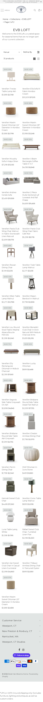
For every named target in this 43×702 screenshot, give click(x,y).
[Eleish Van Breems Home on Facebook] (19, 650)
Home (5, 19)
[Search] (35, 10)
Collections (15, 19)
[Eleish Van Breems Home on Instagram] (23, 650)
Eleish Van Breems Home (18, 674)
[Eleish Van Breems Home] (21, 10)
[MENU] (1, 10)
